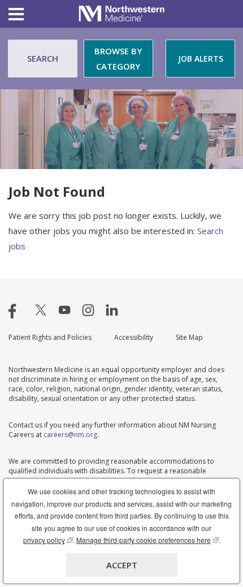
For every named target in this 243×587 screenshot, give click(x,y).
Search (42, 58)
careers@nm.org (70, 434)
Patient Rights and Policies (50, 337)
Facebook (16, 309)
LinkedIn (111, 309)
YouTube (64, 309)
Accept (121, 565)
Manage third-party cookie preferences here (147, 540)
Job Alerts (200, 58)
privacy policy (48, 540)
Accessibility (133, 337)
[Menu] (16, 15)
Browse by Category (118, 58)
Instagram (88, 309)
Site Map (189, 337)
